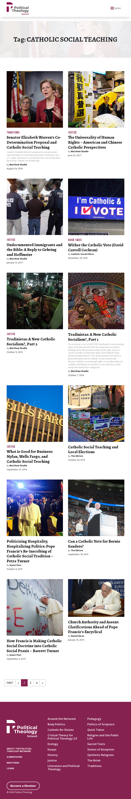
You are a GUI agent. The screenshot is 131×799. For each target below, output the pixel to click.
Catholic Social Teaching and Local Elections (93, 449)
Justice (72, 132)
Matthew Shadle (18, 164)
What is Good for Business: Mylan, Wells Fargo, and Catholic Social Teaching (30, 456)
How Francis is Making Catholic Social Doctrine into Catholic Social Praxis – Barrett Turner (34, 645)
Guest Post (15, 565)
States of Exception (100, 749)
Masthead (13, 762)
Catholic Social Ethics (82, 254)
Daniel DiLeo (77, 636)
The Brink (93, 760)
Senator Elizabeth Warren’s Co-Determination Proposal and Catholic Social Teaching (34, 142)
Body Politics (56, 724)
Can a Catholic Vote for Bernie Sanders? (94, 543)
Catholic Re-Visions (61, 730)
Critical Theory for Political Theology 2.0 (62, 736)
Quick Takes (75, 240)
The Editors (77, 456)
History (53, 755)
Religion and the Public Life (103, 736)
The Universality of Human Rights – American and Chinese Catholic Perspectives (95, 142)
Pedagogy (94, 719)
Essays (52, 749)
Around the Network (62, 719)
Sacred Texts (96, 744)
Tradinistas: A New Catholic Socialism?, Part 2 (31, 341)
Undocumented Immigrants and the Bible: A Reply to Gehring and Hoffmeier (34, 249)
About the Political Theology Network (19, 750)
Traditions (13, 132)
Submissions (14, 756)
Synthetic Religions (100, 755)
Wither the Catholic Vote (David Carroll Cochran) (95, 247)
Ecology (53, 744)
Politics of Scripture (100, 724)
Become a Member (23, 786)
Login (10, 768)
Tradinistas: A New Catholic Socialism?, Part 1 (92, 337)
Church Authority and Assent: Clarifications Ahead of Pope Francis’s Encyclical (93, 627)
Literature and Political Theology (64, 767)
